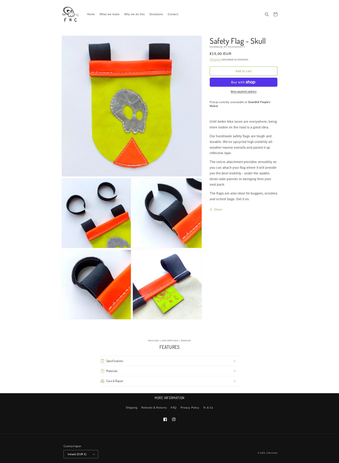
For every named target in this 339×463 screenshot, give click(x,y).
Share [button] (218, 209)
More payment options (243, 91)
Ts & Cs (208, 407)
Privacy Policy (189, 407)
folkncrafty (272, 453)
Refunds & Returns (154, 407)
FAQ (174, 407)
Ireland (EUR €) (77, 454)
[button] (266, 14)
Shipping (215, 59)
